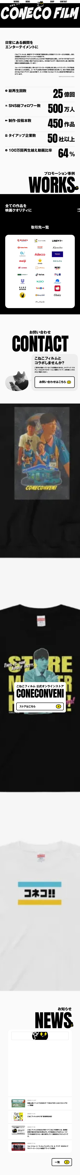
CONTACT (63, 1)
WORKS (16, 1)
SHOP (52, 1)
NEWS (28, 1)
